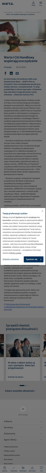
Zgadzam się (31, 259)
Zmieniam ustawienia (11, 259)
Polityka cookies (15, 253)
